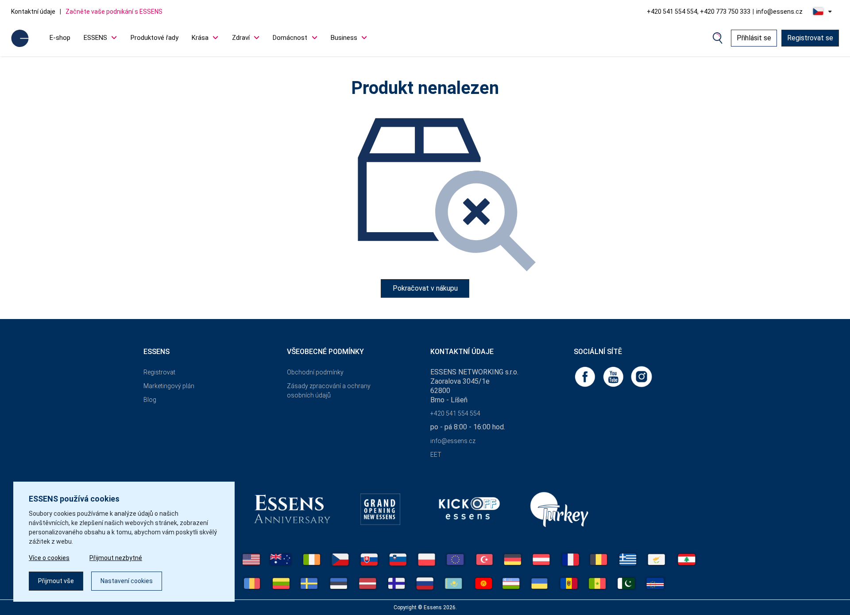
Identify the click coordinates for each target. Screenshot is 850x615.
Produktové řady (154, 38)
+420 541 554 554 (455, 413)
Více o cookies (49, 557)
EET (435, 454)
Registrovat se (810, 38)
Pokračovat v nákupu (425, 288)
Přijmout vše (56, 580)
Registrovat (159, 372)
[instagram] (641, 376)
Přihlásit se (754, 38)
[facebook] (586, 376)
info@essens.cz (779, 11)
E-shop (60, 38)
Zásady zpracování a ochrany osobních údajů (329, 390)
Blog (149, 399)
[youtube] (614, 376)
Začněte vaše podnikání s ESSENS (114, 11)
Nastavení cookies (126, 580)
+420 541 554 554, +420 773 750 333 (698, 11)
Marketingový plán (168, 385)
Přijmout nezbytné (115, 557)
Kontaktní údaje (33, 11)
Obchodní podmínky (315, 372)
